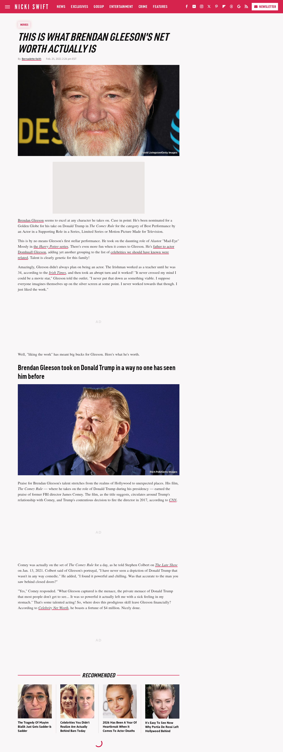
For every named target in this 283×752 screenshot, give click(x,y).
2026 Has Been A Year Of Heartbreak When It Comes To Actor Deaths (120, 727)
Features (160, 6)
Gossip (99, 6)
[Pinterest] (216, 7)
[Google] (239, 7)
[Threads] (231, 7)
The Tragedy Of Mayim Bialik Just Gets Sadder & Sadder (34, 727)
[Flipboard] (224, 7)
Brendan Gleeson (31, 220)
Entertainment (121, 6)
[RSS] (246, 7)
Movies (24, 25)
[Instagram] (202, 7)
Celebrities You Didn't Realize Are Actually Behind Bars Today (74, 727)
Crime (143, 6)
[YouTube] (194, 7)
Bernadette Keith (31, 58)
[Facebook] (187, 7)
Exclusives (79, 6)
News (61, 6)
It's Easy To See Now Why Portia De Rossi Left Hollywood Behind (162, 727)
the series (51, 246)
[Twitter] (209, 7)
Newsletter (267, 7)
